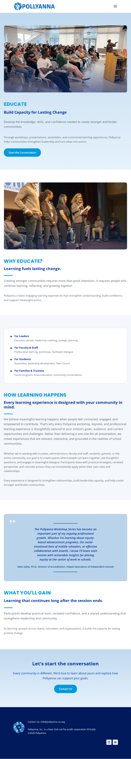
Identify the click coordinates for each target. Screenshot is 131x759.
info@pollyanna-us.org (53, 721)
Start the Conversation (22, 152)
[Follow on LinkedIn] (115, 742)
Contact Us (65, 689)
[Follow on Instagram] (109, 742)
